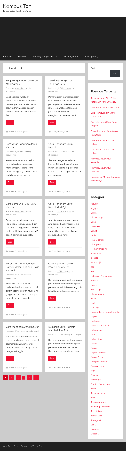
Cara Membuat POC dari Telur (105, 107)
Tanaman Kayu (98, 393)
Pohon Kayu (96, 339)
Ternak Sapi (96, 415)
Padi (93, 303)
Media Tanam (97, 294)
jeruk (25, 132)
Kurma (94, 285)
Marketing (96, 289)
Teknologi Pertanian (100, 406)
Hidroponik (96, 244)
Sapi (93, 370)
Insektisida (96, 253)
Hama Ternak (97, 240)
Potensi (94, 343)
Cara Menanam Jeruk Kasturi (22, 326)
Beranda (7, 56)
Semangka (96, 379)
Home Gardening (99, 249)
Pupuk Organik (98, 357)
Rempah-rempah (99, 361)
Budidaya (19, 132)
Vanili (93, 424)
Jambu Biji (96, 262)
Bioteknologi (97, 217)
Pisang (94, 334)
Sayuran (95, 375)
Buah (11, 132)
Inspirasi (95, 258)
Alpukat (94, 204)
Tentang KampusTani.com (45, 56)
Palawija (95, 307)
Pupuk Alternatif (98, 352)
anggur (94, 208)
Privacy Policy (91, 56)
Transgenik (96, 420)
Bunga (94, 231)
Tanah (93, 388)
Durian (94, 235)
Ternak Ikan (96, 411)
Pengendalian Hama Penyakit (105, 312)
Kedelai (94, 280)
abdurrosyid (11, 91)
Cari (93, 68)
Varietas (95, 429)
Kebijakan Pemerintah (101, 276)
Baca (10, 122)
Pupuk (94, 348)
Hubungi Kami (71, 56)
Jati (92, 267)
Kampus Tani (17, 6)
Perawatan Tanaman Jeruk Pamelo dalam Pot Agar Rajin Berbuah (22, 267)
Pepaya (94, 316)
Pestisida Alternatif (100, 325)
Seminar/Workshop (100, 384)
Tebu (93, 397)
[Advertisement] (63, 34)
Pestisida (95, 321)
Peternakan (96, 330)
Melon (94, 298)
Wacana (95, 433)
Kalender (22, 56)
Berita (93, 213)
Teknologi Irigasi (98, 402)
